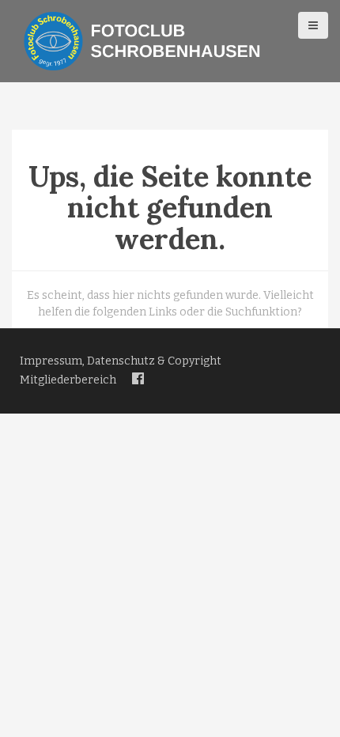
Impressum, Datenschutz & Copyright (120, 361)
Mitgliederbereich (68, 380)
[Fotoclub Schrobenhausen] (142, 40)
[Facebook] (138, 379)
